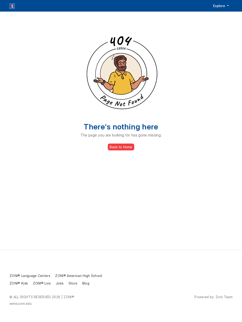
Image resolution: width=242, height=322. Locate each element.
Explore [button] (219, 6)
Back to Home (121, 147)
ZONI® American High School (78, 276)
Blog (85, 283)
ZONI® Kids (18, 283)
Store (73, 283)
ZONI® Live (42, 283)
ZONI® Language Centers (29, 276)
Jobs (60, 283)
